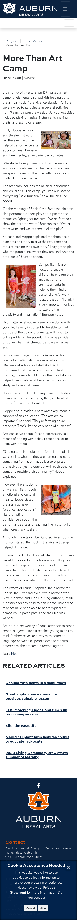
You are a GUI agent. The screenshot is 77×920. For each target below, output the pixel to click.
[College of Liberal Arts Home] (30, 9)
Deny (43, 908)
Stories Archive (33, 41)
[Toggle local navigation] (69, 23)
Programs (12, 41)
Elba (14, 653)
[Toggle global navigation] (65, 9)
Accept (30, 908)
